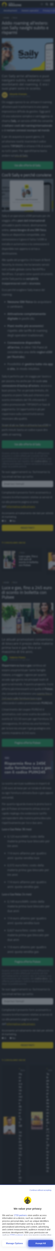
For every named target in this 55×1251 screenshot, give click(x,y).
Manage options (14, 1243)
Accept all (40, 1243)
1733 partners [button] (20, 1215)
